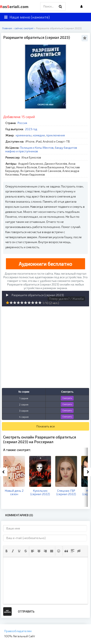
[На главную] (15, 6)
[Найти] (60, 6)
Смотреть (67, 398)
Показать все (45, 426)
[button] (7, 550)
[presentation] (6, 551)
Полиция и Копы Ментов (37, 147)
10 (40, 302)
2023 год (31, 129)
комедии (39, 135)
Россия (22, 123)
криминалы (24, 135)
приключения (55, 135)
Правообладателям (18, 631)
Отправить (26, 611)
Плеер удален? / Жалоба (66, 298)
